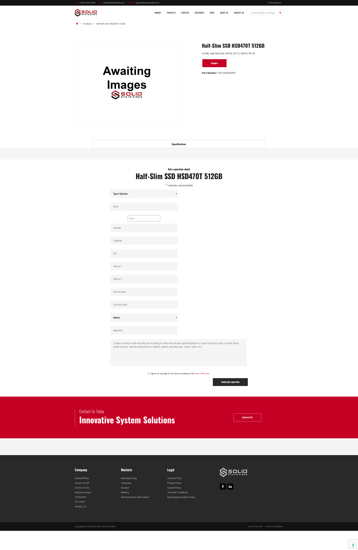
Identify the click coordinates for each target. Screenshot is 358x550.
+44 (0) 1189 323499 (85, 3)
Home (77, 23)
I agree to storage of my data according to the (179, 373)
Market (158, 12)
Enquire (214, 63)
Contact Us (239, 12)
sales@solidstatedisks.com (111, 3)
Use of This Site (255, 526)
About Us (224, 12)
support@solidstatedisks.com (143, 3)
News (212, 12)
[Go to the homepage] (234, 472)
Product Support (274, 3)
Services (185, 12)
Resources (199, 12)
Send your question (230, 382)
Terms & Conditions (274, 526)
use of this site (202, 373)
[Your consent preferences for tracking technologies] (353, 545)
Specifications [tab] (179, 144)
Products (171, 12)
